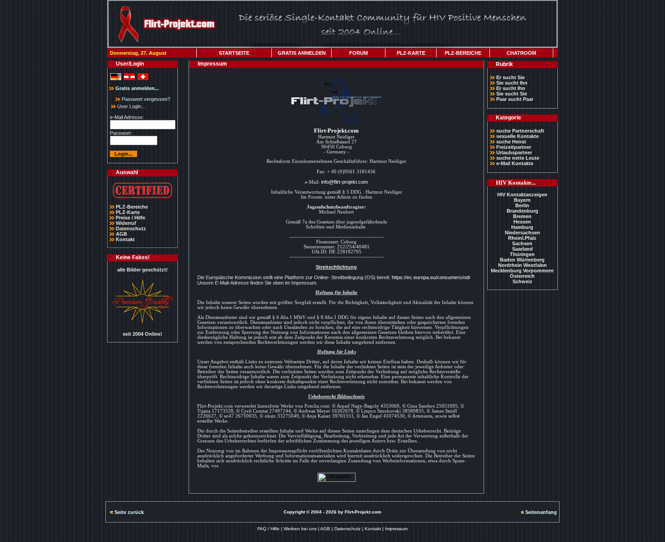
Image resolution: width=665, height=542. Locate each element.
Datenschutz (131, 228)
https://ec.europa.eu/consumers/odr (431, 277)
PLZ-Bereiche (132, 206)
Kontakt (125, 239)
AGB (121, 234)
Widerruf (126, 223)
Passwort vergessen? (145, 99)
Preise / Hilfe (130, 217)
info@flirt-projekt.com (344, 182)
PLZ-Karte (128, 212)
